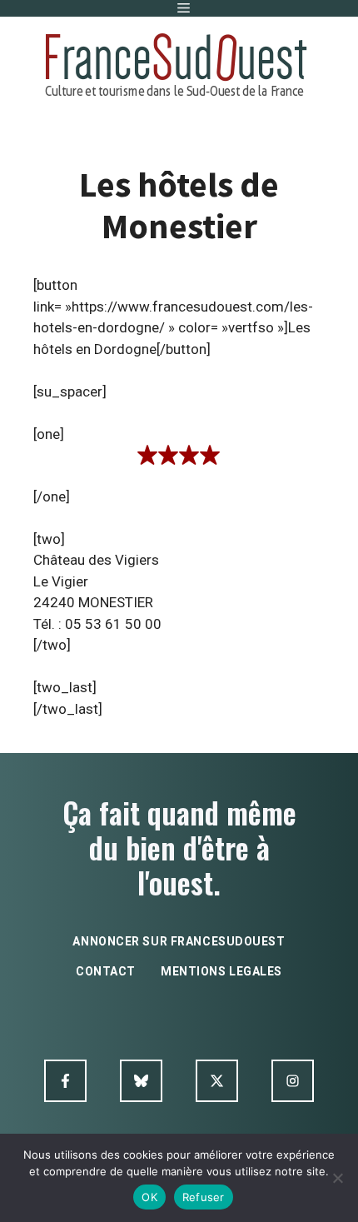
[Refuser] (337, 1178)
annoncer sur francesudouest (178, 941)
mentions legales (221, 971)
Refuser (203, 1197)
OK (149, 1197)
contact (106, 971)
